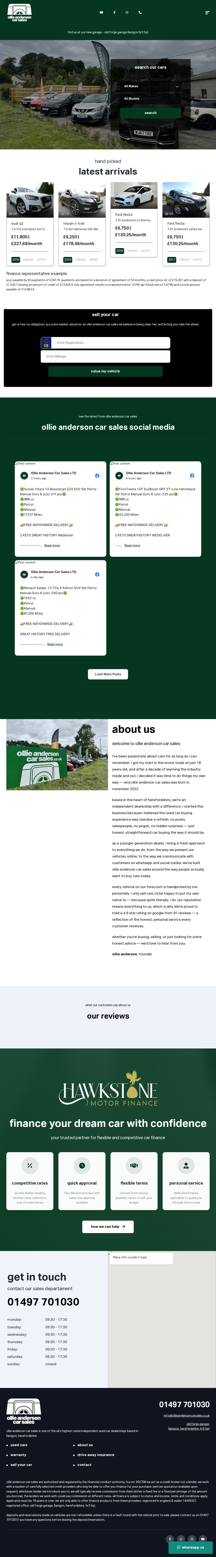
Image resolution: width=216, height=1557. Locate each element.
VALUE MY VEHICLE (105, 371)
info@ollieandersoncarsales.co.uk (187, 1415)
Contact (84, 1465)
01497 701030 (184, 1405)
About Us (85, 1445)
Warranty (18, 1455)
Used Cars (19, 1445)
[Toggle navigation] (207, 13)
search (151, 113)
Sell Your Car (21, 1465)
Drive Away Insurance (95, 1455)
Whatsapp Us (192, 1547)
